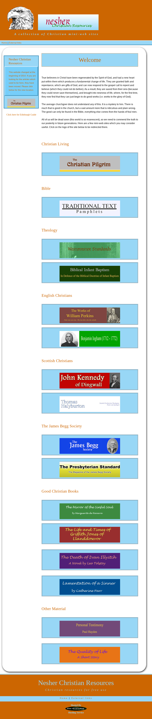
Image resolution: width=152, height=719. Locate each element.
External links (15, 43)
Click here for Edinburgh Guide (21, 114)
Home (4, 43)
